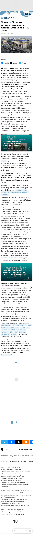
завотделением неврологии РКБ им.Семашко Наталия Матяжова (15, 192)
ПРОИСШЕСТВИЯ (23, 456)
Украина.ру (5, 334)
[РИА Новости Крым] (7, 18)
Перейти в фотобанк (21, 55)
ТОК (11, 332)
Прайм (22, 328)
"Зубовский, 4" (6, 355)
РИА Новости (6, 325)
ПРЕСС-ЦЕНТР (14, 462)
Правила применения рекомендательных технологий (14, 485)
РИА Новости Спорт (19, 325)
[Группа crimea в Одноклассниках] (25, 442)
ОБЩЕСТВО (13, 456)
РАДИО (23, 462)
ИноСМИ (11, 330)
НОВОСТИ (4, 462)
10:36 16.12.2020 (5, 33)
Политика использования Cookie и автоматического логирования (12, 480)
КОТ (16, 332)
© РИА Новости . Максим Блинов (8, 55)
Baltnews (22, 332)
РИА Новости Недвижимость (16, 326)
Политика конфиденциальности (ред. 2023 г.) (15, 483)
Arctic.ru (14, 334)
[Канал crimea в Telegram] (4, 442)
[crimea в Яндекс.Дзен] (18, 442)
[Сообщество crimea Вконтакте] (11, 442)
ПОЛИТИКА (4, 456)
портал (4, 161)
